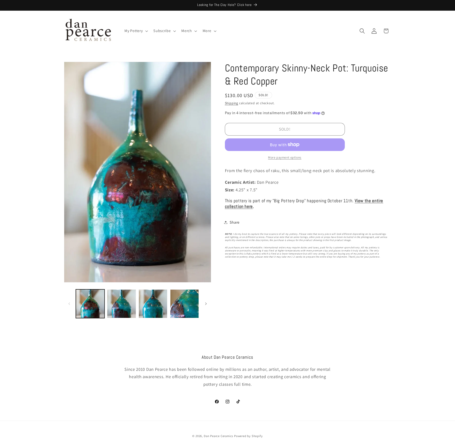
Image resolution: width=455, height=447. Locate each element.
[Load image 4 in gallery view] (184, 303)
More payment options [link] (284, 157)
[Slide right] (206, 303)
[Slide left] (69, 303)
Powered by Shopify (248, 436)
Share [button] (235, 222)
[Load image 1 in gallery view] (90, 303)
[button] (135, 31)
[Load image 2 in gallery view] (121, 303)
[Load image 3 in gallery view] (153, 303)
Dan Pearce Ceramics (218, 436)
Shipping (231, 103)
